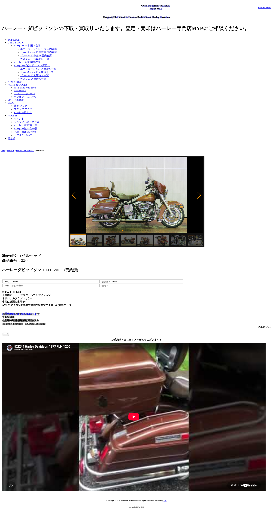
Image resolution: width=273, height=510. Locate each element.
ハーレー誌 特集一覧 (25, 128)
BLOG (11, 102)
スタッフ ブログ (23, 109)
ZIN (165, 500)
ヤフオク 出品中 (23, 135)
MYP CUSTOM (16, 100)
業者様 (11, 138)
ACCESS (12, 115)
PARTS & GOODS (17, 84)
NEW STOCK (15, 82)
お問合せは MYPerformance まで (20, 313)
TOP (3, 151)
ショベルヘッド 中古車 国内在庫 (38, 52)
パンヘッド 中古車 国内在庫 (36, 55)
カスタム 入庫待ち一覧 (33, 78)
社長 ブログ (20, 105)
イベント (19, 118)
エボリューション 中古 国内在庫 (38, 49)
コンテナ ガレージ (24, 93)
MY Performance (264, 8)
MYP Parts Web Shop (25, 87)
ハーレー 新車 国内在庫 (27, 62)
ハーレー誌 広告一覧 (25, 125)
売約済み (10, 151)
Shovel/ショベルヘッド (25, 151)
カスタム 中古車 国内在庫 (34, 59)
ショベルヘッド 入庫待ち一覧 (37, 72)
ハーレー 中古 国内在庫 (27, 45)
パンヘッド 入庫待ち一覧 (34, 75)
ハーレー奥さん (23, 112)
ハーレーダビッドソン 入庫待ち (32, 65)
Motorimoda (20, 90)
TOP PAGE (14, 39)
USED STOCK (16, 42)
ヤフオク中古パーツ (25, 96)
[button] (74, 195)
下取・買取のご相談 (25, 132)
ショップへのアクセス (26, 122)
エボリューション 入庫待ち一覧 (38, 68)
